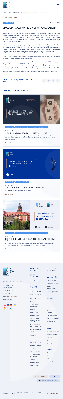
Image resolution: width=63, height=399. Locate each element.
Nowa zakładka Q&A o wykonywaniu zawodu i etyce (26, 133)
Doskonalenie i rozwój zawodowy (35, 295)
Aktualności (9, 23)
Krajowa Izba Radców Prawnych (35, 330)
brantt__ (58, 393)
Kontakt (49, 349)
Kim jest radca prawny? (53, 332)
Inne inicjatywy (51, 322)
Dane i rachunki (51, 356)
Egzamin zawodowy (35, 352)
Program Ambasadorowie (51, 287)
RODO (32, 392)
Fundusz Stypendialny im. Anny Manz (52, 292)
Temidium (49, 338)
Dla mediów (50, 341)
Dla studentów (52, 277)
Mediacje (49, 302)
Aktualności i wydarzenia (34, 269)
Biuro (48, 353)
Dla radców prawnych (40, 127)
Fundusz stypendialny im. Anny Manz (52, 270)
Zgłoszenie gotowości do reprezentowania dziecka (25, 188)
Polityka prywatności (22, 392)
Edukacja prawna (51, 308)
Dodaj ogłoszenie (34, 280)
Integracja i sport (34, 315)
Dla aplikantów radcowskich (23, 127)
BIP (48, 359)
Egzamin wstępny (51, 281)
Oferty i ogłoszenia (34, 275)
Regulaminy (40, 392)
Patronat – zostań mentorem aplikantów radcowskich (35, 320)
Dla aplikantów (35, 342)
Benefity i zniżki (34, 312)
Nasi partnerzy (50, 344)
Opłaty (32, 349)
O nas (49, 328)
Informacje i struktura (52, 335)
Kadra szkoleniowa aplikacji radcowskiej (35, 325)
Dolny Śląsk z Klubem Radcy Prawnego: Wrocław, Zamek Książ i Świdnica (30, 240)
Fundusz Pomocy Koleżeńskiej (51, 312)
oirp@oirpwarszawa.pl (12, 297)
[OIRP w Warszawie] (9, 5)
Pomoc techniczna (51, 362)
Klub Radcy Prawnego (52, 315)
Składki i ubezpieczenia (36, 299)
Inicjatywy (50, 298)
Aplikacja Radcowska (35, 346)
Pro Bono (49, 305)
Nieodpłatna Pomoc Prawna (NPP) (35, 334)
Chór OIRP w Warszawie (53, 319)
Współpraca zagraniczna (36, 302)
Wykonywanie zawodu (35, 291)
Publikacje (32, 309)
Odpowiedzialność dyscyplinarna (35, 305)
